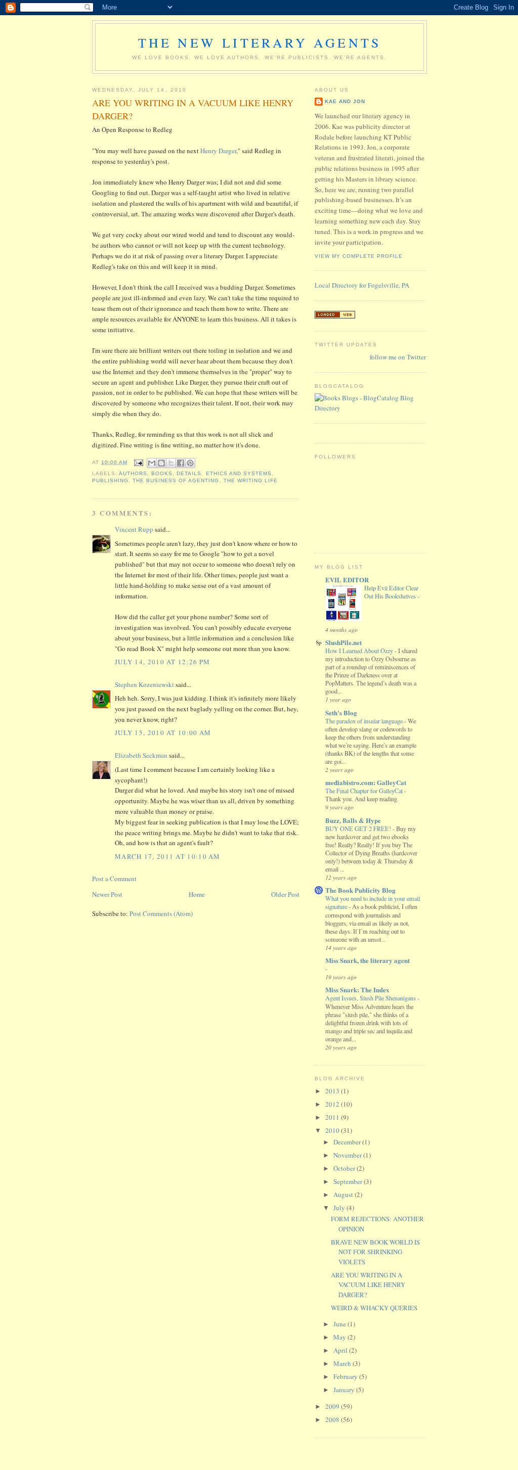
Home (197, 894)
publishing (110, 480)
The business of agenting (176, 480)
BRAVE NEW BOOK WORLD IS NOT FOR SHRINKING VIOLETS (375, 1251)
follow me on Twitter (398, 356)
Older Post (285, 894)
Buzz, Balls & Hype (353, 820)
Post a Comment (114, 878)
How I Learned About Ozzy (360, 651)
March (343, 1363)
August (344, 1194)
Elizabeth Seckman (141, 755)
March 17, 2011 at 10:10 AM (168, 856)
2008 (333, 1419)
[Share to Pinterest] (190, 463)
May (340, 1337)
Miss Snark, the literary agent (367, 960)
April (341, 1350)
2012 (333, 1104)
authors (133, 473)
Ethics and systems (239, 473)
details (189, 473)
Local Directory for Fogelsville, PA (362, 285)
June (340, 1323)
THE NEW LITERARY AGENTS (259, 42)
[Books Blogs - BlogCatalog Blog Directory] (370, 407)
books (161, 473)
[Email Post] (138, 462)
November (348, 1155)
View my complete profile (359, 256)
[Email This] (152, 463)
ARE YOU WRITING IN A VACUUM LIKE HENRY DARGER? (368, 1284)
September (348, 1181)
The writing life (251, 480)
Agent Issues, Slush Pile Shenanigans (371, 998)
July (340, 1207)
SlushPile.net (343, 642)
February (346, 1376)
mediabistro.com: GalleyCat (365, 782)
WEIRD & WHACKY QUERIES (374, 1307)
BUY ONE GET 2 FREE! (359, 828)
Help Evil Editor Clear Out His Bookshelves (391, 592)
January (344, 1389)
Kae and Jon (345, 101)
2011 (333, 1117)
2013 (333, 1090)
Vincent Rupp (134, 529)
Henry (218, 150)
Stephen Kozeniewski (144, 684)
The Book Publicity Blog (360, 890)
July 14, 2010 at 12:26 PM (162, 661)
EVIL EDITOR (347, 579)
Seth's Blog (341, 712)
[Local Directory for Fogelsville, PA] (335, 315)
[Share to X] (171, 463)
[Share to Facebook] (181, 463)
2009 (333, 1406)
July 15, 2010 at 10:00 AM (163, 732)
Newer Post (107, 894)
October (345, 1168)
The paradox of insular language (364, 721)
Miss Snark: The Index (357, 989)
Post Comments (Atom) (161, 913)
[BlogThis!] (161, 463)
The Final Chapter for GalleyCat (364, 791)
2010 (333, 1130)
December (347, 1141)
